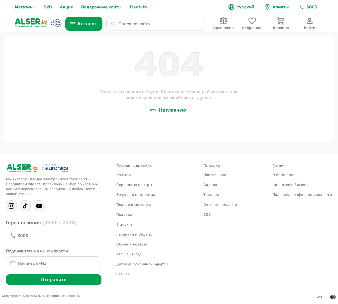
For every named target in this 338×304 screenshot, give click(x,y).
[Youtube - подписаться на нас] (39, 205)
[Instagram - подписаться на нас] (11, 205)
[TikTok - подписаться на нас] (25, 205)
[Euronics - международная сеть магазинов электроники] (55, 23)
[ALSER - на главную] (31, 23)
